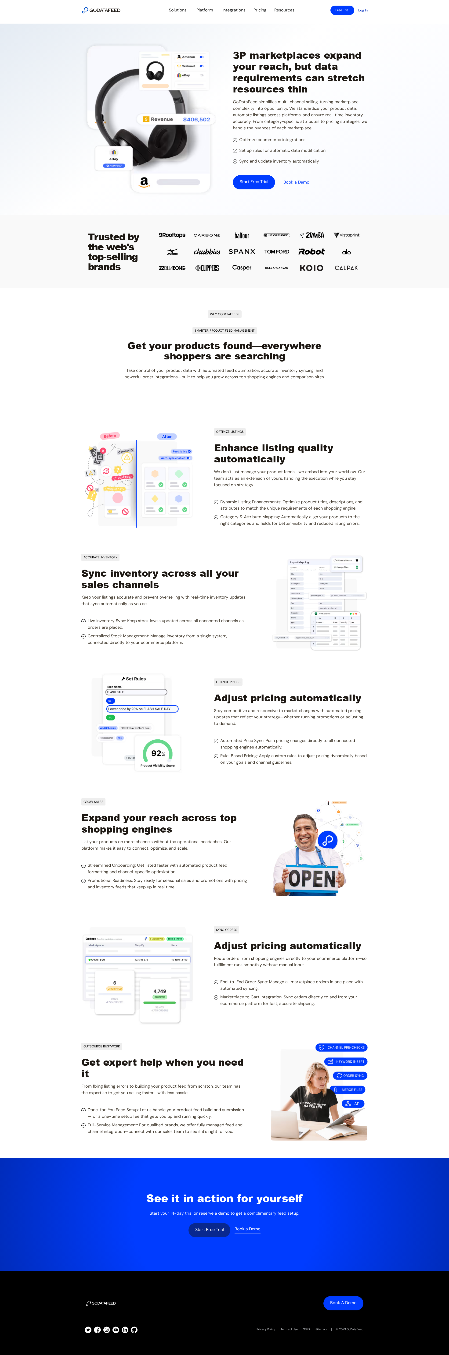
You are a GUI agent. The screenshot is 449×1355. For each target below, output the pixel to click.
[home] (101, 10)
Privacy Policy (266, 1329)
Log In (363, 10)
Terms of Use (289, 1329)
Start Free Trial (209, 1229)
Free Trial (342, 10)
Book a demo (343, 1302)
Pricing (259, 10)
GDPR (306, 1329)
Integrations (234, 10)
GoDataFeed (355, 1329)
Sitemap (321, 1329)
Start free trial (254, 181)
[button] (178, 10)
